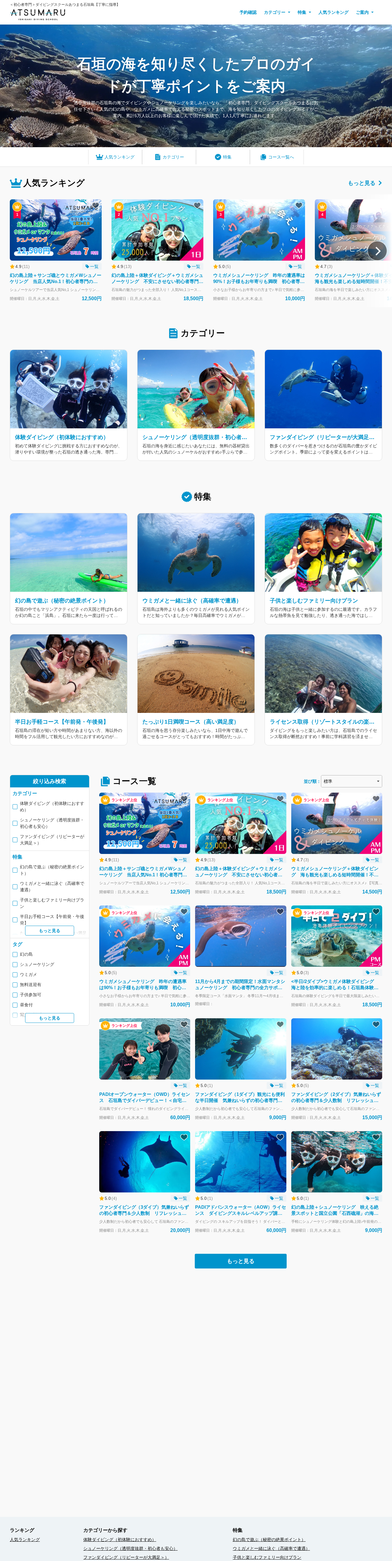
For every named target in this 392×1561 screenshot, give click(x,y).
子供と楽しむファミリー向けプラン (267, 1557)
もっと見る (361, 183)
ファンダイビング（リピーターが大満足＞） (126, 1557)
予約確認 (248, 12)
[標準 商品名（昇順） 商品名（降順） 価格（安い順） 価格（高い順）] (351, 781)
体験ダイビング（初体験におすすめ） (119, 1539)
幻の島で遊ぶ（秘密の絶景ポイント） (269, 1539)
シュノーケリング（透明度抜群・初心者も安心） (130, 1548)
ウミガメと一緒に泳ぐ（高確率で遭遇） (271, 1548)
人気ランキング (333, 12)
